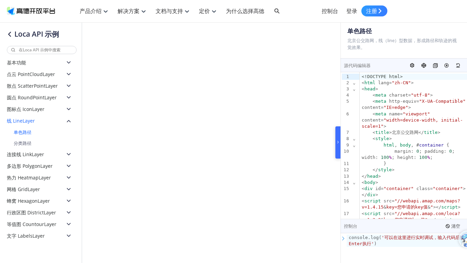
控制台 (330, 11)
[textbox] (407, 240)
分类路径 (22, 143)
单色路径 (22, 132)
